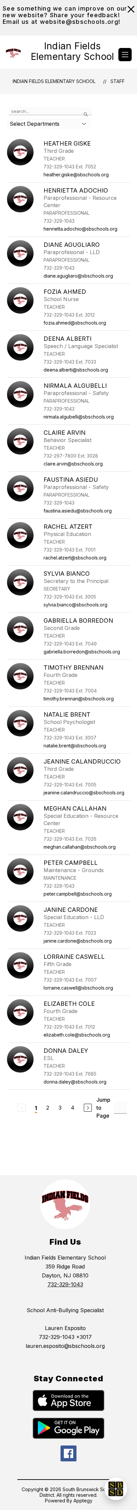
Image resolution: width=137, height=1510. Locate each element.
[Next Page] (88, 1108)
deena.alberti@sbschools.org (76, 370)
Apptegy (82, 1500)
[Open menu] (125, 54)
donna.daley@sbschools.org (75, 1082)
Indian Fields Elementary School (54, 81)
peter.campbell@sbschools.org (78, 894)
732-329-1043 (65, 1284)
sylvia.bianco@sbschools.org (75, 604)
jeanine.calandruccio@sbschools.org (84, 792)
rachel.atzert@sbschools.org (75, 557)
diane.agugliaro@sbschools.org (78, 276)
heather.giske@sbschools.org (76, 174)
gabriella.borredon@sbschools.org (82, 651)
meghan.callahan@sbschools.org (80, 847)
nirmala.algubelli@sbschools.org (79, 417)
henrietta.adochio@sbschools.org (80, 229)
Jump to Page (103, 1107)
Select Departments (35, 123)
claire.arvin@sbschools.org (73, 463)
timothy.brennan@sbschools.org (79, 698)
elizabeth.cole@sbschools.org (77, 1035)
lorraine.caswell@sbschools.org (78, 988)
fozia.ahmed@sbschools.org (75, 323)
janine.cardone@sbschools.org (78, 941)
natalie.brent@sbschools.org (75, 745)
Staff (117, 81)
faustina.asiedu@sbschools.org (78, 510)
